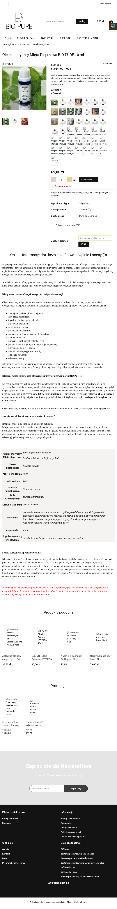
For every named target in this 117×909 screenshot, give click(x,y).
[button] (13, 812)
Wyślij (84, 244)
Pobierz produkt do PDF (68, 225)
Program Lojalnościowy (13, 863)
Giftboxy (65, 849)
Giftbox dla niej (68, 867)
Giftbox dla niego (69, 872)
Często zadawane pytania (73, 836)
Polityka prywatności (71, 832)
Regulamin (66, 823)
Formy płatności (10, 818)
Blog (4, 858)
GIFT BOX (65, 38)
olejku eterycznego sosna (26, 285)
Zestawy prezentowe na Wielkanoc (77, 854)
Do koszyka (86, 179)
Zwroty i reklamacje (70, 818)
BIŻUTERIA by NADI (88, 38)
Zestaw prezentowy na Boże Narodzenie (80, 876)
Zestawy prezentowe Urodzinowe (77, 858)
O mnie (8, 38)
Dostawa (6, 823)
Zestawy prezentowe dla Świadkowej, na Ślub (82, 863)
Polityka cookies (69, 827)
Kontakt (6, 854)
